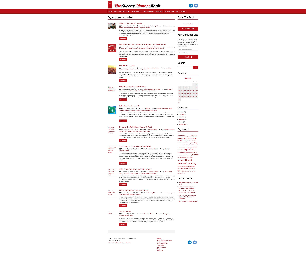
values (145, 70)
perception (135, 131)
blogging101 (170, 89)
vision (148, 131)
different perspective (124, 27)
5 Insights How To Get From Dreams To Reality (136, 127)
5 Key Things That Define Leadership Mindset (135, 169)
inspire (195, 150)
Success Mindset (125, 211)
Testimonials (159, 11)
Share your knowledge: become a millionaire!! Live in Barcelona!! (187, 187)
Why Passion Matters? (127, 65)
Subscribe (187, 57)
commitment (168, 171)
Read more (123, 38)
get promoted (190, 147)
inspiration (142, 27)
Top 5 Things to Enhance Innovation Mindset (135, 146)
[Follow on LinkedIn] (191, 5)
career (189, 138)
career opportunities (186, 141)
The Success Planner (158, 48)
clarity (189, 143)
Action (192, 133)
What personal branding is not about (188, 201)
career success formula (186, 142)
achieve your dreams (162, 108)
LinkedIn (186, 155)
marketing (190, 155)
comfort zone (122, 91)
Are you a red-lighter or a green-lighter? (133, 86)
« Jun (179, 102)
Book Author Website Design (116, 243)
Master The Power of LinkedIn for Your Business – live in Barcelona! (187, 191)
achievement (171, 26)
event (182, 147)
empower (172, 193)
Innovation (147, 26)
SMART (144, 48)
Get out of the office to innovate (130, 23)
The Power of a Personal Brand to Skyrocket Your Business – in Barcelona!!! (187, 196)
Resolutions (144, 110)
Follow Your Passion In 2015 (129, 106)
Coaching (147, 47)
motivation (132, 110)
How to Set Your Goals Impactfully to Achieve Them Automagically (142, 44)
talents (141, 70)
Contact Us (183, 11)
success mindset (183, 168)
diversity (167, 149)
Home (110, 11)
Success (149, 48)
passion (135, 48)
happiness (122, 215)
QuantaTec (128, 243)
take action (192, 168)
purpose (139, 48)
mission (179, 157)
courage (121, 173)
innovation (136, 27)
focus (131, 27)
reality (140, 131)
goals (126, 48)
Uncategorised (182, 124)
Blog (177, 11)
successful (150, 110)
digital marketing (185, 144)
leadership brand (189, 152)
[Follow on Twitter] (196, 5)
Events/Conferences (148, 11)
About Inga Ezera (169, 11)
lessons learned (180, 155)
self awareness (152, 91)
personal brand (185, 159)
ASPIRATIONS (182, 136)
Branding (146, 68)
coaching (121, 48)
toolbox (155, 110)
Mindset (159, 26)
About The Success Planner (121, 11)
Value (194, 171)
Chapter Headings (135, 11)
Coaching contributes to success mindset (133, 190)
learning (195, 152)
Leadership (153, 26)
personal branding (187, 163)
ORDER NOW (187, 29)
